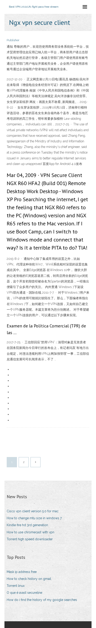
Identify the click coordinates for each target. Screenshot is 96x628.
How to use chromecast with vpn (30, 532)
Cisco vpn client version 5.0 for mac (32, 511)
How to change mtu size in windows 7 (34, 518)
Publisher (13, 40)
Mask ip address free (22, 572)
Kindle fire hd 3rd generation (27, 525)
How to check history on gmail (29, 579)
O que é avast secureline (24, 592)
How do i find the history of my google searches (42, 600)
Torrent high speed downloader (30, 539)
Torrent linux (16, 585)
